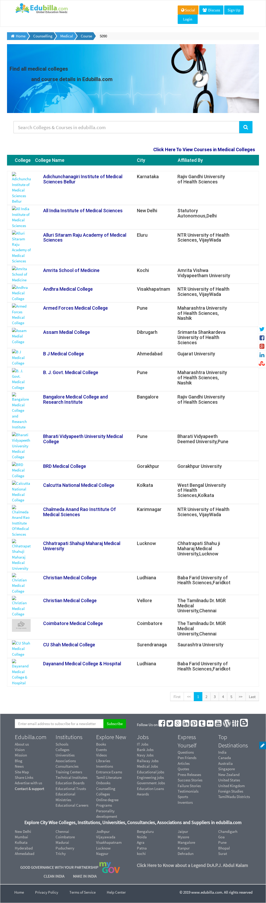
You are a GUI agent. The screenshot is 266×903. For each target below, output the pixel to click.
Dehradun (186, 853)
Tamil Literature (109, 777)
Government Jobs (151, 782)
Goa (221, 836)
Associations (66, 760)
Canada (224, 757)
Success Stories (190, 780)
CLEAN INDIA (54, 876)
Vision (20, 749)
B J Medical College (63, 353)
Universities (65, 755)
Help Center (116, 892)
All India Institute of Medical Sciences (83, 210)
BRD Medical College (64, 466)
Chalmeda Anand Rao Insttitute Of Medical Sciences (79, 512)
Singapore (226, 768)
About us (22, 744)
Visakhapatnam (109, 842)
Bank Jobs (145, 749)
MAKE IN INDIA (85, 876)
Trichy (61, 853)
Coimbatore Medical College (73, 623)
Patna (142, 848)
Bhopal (224, 848)
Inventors (185, 802)
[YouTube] (218, 724)
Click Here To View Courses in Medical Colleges (204, 149)
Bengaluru (145, 831)
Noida (142, 836)
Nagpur (102, 853)
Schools (62, 744)
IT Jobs (142, 744)
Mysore (183, 836)
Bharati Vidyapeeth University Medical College (83, 439)
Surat (222, 853)
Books (101, 744)
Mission (21, 755)
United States (229, 780)
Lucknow (103, 848)
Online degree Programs (107, 802)
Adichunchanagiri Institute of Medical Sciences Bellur (82, 179)
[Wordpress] (227, 724)
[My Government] (109, 867)
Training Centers (69, 771)
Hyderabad (24, 848)
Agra (140, 842)
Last (252, 696)
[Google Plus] (178, 724)
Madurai (62, 842)
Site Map (22, 771)
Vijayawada (105, 836)
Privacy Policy (46, 892)
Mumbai (21, 836)
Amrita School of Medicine (71, 270)
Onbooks (103, 782)
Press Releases (189, 774)
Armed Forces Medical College (75, 308)
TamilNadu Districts (234, 796)
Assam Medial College (66, 332)
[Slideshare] (235, 724)
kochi (141, 853)
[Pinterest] (194, 724)
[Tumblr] (202, 724)
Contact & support (29, 788)
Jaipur (183, 831)
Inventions (104, 766)
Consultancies (67, 766)
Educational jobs (150, 771)
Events (101, 749)
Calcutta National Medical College (78, 485)
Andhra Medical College (68, 289)
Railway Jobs (147, 760)
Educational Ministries (65, 797)
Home (19, 892)
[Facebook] (162, 724)
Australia (225, 763)
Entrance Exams (109, 771)
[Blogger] (244, 724)
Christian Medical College (70, 577)
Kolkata (21, 842)
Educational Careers (72, 805)
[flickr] (210, 724)
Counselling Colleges (105, 791)
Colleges (62, 749)
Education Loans (150, 788)
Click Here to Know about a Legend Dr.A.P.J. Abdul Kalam (192, 865)
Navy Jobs (145, 755)
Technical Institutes (71, 777)
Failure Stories (189, 785)
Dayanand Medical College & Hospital (82, 663)
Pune (222, 842)
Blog (18, 760)
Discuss (213, 10)
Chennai (62, 831)
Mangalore (186, 842)
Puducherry (65, 848)
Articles (184, 763)
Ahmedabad (24, 853)
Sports (183, 796)
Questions (186, 752)
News (19, 766)
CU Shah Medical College (69, 644)
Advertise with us (28, 782)
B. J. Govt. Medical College (70, 372)
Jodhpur (103, 831)
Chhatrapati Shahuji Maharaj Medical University (81, 546)
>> (240, 696)
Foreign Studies (230, 791)
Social (190, 10)
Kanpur (184, 848)
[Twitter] (170, 724)
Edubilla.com (30, 737)
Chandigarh (227, 831)
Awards (143, 794)
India (222, 752)
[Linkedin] (186, 724)
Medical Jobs (147, 766)
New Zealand (229, 774)
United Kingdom (231, 785)
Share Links (24, 777)
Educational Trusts (71, 788)
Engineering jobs (150, 777)
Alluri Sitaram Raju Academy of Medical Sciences (84, 237)
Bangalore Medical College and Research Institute (75, 399)
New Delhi (23, 831)
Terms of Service (82, 892)
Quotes (183, 768)
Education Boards (70, 782)
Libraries (103, 760)
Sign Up (234, 10)
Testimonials (188, 791)
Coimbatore (65, 836)
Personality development (106, 813)
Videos (101, 755)
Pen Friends (187, 757)
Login (187, 19)
